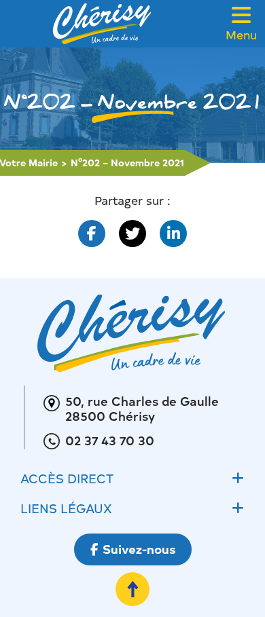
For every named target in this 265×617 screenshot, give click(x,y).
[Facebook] (91, 233)
